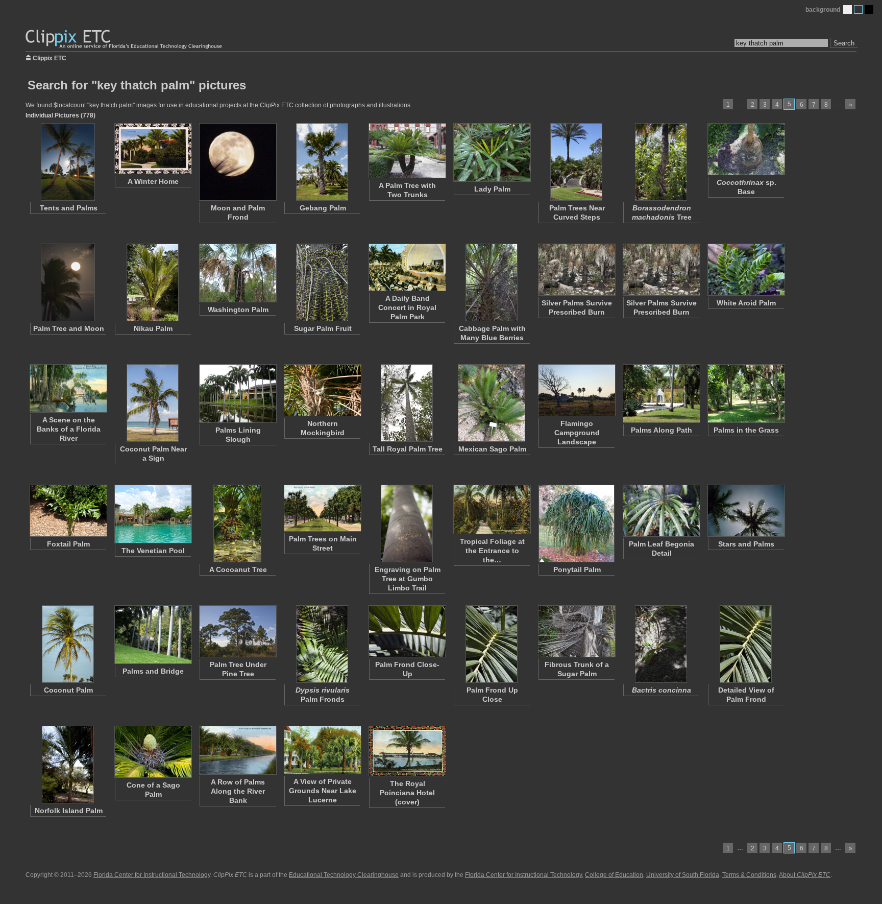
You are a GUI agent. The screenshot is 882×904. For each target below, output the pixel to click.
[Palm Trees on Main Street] (322, 508)
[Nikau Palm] (152, 282)
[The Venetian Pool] (152, 514)
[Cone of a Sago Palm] (152, 752)
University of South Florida (682, 874)
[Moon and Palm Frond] (237, 162)
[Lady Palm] (491, 152)
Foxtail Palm (68, 544)
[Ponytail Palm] (576, 523)
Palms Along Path (661, 430)
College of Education (614, 874)
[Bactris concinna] (661, 644)
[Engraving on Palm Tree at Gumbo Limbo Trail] (407, 523)
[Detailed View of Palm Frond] (745, 644)
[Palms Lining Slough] (237, 393)
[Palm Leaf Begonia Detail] (661, 511)
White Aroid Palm (746, 303)
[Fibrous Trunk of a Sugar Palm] (576, 631)
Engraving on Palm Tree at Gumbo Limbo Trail (407, 578)
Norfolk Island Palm (69, 810)
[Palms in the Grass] (745, 393)
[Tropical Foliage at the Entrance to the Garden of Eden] (491, 509)
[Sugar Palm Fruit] (322, 282)
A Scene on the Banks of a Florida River (69, 429)
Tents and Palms (68, 208)
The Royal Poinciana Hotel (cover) (407, 792)
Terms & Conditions (749, 874)
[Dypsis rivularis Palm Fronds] (322, 644)
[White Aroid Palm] (745, 270)
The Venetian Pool (153, 550)
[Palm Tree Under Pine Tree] (237, 631)
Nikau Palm (153, 328)
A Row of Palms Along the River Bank (238, 791)
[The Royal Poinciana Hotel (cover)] (407, 751)
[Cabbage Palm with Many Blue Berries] (491, 282)
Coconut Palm (68, 690)
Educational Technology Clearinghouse (344, 874)
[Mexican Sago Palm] (491, 403)
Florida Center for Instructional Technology (151, 874)
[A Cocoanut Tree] (237, 523)
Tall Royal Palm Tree (408, 449)
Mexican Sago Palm (492, 449)
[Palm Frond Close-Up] (407, 631)
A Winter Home (153, 181)
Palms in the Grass (746, 430)
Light (847, 9)
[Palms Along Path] (661, 393)
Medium (858, 9)
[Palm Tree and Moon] (68, 282)
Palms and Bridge (153, 671)
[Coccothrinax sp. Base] (745, 149)
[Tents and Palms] (68, 162)
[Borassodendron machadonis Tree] (661, 162)
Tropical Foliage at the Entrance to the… (492, 550)
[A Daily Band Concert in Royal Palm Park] (407, 267)
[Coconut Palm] (68, 644)
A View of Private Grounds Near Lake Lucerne (322, 790)
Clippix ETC (49, 57)
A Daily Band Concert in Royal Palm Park (407, 307)
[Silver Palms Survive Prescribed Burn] (576, 270)
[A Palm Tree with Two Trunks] (407, 150)
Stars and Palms (746, 544)
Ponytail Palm (577, 569)
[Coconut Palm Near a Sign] (152, 403)
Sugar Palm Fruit (323, 328)
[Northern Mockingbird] (322, 390)
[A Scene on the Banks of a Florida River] (68, 388)
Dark (869, 9)
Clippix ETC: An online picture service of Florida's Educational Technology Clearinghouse (124, 40)
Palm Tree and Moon (68, 328)
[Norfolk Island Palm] (68, 764)
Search (844, 43)
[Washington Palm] (237, 273)
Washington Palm (238, 309)
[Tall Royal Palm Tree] (407, 403)
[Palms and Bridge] (152, 634)
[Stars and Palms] (745, 511)
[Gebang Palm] (322, 162)
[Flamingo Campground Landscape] (576, 390)
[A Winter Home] (152, 148)
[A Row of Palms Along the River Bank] (237, 750)
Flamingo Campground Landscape (577, 432)
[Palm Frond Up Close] (491, 644)
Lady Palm (492, 189)
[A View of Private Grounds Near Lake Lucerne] (322, 750)
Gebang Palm (323, 208)
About (804, 874)
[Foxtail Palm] (68, 511)
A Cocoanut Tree (238, 569)
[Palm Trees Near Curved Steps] (576, 162)
